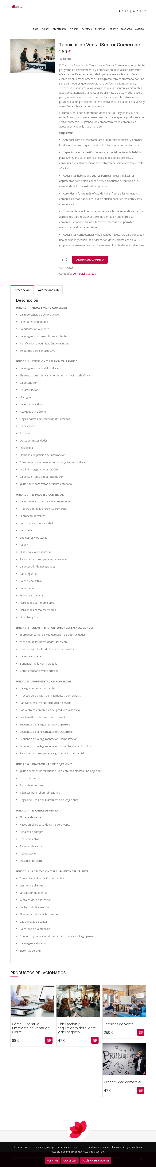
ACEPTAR (52, 1160)
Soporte (113, 29)
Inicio (35, 29)
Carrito (139, 29)
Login (125, 11)
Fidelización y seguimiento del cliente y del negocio (78, 1021)
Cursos (45, 29)
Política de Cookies (95, 1160)
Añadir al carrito (90, 259)
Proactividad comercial (124, 1075)
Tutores (73, 29)
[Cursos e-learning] (17, 6)
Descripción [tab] (22, 290)
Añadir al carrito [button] (32, 1040)
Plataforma (59, 29)
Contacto (126, 29)
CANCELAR (69, 1160)
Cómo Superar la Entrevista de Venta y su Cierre (32, 1021)
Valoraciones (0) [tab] (48, 290)
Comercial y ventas (84, 273)
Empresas (87, 29)
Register (141, 11)
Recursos (100, 29)
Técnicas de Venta (124, 1017)
